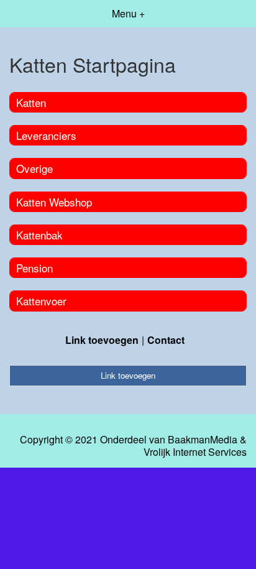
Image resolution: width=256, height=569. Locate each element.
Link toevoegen (102, 340)
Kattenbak (39, 235)
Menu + (128, 13)
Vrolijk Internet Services (195, 452)
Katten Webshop (54, 202)
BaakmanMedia (202, 439)
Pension (34, 267)
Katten (31, 102)
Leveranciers (46, 135)
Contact (166, 340)
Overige (34, 168)
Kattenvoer (41, 300)
